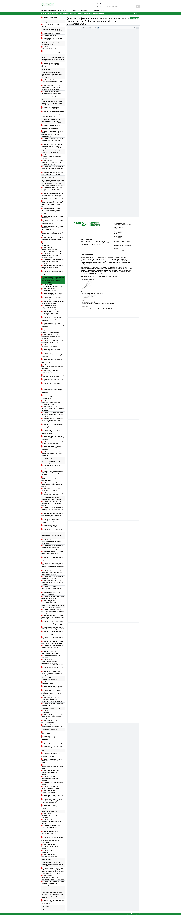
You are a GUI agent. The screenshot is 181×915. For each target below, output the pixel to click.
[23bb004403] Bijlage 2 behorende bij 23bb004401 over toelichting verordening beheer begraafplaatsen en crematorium (52, 140)
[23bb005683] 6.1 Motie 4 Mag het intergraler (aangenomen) (51, 298)
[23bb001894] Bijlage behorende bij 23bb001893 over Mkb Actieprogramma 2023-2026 (51, 716)
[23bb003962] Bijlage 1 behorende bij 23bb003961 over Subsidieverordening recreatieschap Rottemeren (52, 162)
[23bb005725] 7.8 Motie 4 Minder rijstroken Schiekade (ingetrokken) (50, 787)
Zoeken (97, 3)
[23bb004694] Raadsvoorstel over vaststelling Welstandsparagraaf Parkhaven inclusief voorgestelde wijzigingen (52, 467)
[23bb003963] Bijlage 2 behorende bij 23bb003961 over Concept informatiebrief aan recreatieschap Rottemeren (52, 168)
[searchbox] (115, 6)
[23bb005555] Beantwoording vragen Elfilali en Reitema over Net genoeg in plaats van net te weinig (52, 243)
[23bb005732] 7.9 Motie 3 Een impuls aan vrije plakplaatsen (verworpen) (52, 855)
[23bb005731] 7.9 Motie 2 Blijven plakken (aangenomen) (52, 851)
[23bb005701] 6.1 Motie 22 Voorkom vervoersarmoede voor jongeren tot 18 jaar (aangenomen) (52, 391)
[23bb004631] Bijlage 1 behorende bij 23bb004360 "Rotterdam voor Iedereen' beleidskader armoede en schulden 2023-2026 (52, 203)
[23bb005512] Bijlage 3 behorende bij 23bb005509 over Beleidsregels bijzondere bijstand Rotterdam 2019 (52, 228)
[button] (138, 6)
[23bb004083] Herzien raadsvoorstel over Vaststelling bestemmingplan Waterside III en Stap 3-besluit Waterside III (52, 611)
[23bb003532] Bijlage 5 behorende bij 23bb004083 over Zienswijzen (52, 638)
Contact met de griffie (98, 10)
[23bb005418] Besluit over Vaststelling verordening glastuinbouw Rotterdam (52, 687)
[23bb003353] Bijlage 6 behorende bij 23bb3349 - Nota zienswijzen (52, 577)
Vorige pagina (135, 18)
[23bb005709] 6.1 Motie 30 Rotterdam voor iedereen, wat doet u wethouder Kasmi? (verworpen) (52, 438)
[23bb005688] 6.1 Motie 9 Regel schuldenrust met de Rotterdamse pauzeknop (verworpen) (52, 325)
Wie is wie (67, 10)
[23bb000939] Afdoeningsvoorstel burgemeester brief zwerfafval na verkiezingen (51, 815)
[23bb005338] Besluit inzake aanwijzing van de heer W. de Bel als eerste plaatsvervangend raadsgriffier (52, 883)
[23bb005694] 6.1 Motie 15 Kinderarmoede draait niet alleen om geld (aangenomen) (51, 355)
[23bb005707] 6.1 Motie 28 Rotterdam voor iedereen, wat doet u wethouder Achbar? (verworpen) (52, 426)
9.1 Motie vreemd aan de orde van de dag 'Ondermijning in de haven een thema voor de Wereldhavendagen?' (52, 902)
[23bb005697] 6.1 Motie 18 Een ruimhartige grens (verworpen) (50, 371)
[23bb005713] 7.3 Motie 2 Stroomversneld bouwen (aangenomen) (51, 601)
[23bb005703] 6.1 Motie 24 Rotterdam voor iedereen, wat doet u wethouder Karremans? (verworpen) (52, 402)
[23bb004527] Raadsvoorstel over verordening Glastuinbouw (51, 682)
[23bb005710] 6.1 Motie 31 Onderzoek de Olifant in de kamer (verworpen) (52, 442)
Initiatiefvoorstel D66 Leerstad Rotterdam (50, 25)
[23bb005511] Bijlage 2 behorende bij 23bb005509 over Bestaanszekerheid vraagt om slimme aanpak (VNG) (52, 222)
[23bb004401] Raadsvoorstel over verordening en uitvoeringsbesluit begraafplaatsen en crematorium (51, 127)
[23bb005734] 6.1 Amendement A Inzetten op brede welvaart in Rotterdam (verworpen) (51, 448)
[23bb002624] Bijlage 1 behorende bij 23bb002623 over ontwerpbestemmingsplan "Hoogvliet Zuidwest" (52, 509)
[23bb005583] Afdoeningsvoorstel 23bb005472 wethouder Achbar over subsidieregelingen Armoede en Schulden (51, 249)
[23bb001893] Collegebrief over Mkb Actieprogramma (51, 711)
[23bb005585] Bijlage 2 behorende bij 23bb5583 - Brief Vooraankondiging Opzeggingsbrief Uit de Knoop (52, 261)
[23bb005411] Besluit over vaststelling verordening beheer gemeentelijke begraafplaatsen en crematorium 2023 (52, 146)
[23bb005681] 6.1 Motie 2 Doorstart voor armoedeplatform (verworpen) (52, 289)
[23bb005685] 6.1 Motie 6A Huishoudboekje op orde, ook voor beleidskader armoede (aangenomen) (50, 307)
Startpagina (44, 10)
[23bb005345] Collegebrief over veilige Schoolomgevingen (52, 732)
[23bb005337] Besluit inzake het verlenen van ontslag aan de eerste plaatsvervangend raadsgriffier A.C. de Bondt (52, 877)
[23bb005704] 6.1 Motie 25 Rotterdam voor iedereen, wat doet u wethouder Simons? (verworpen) (52, 408)
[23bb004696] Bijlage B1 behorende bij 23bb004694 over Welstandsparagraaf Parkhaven (52, 473)
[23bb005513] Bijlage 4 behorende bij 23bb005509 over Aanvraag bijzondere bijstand (52, 233)
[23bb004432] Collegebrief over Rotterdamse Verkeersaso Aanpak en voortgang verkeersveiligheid (50, 755)
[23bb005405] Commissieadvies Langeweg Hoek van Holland (50, 593)
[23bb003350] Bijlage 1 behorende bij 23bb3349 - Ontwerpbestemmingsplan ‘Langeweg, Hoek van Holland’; (52, 547)
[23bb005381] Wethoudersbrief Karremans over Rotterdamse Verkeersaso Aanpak (52, 766)
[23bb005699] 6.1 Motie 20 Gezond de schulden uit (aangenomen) (52, 380)
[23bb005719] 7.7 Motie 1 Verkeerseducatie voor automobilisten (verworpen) (51, 738)
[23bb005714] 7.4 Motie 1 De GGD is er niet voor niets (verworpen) (52, 668)
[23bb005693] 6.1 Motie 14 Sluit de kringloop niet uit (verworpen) (51, 350)
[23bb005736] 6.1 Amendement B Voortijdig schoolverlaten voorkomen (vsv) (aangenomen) (51, 453)
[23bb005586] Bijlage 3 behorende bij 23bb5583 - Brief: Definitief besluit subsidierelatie (52, 267)
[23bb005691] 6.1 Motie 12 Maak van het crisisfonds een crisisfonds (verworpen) (52, 341)
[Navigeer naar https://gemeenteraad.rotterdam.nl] (48, 5)
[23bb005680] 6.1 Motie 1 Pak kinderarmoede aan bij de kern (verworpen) (52, 285)
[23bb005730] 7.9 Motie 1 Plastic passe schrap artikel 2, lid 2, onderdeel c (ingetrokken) (52, 846)
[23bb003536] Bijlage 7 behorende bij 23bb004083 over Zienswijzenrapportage (52, 642)
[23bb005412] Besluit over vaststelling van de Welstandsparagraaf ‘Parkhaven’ (52, 493)
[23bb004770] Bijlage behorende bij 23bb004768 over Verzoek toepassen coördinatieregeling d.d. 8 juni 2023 (51, 87)
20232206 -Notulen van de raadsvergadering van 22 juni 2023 (50, 47)
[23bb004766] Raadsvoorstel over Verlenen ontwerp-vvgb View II (51, 108)
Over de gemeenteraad (86, 10)
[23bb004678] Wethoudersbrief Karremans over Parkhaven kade (50, 489)
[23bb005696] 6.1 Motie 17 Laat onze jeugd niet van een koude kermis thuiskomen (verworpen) (52, 366)
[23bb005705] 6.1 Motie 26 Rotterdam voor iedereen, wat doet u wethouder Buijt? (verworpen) (52, 414)
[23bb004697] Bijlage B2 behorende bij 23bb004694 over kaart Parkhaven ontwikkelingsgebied (52, 478)
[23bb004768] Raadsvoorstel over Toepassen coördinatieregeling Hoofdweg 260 (51, 81)
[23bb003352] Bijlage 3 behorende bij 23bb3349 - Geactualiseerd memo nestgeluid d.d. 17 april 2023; (52, 559)
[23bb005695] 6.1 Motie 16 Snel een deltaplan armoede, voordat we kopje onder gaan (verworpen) (52, 361)
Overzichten (60, 10)
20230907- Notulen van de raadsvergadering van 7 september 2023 (51, 18)
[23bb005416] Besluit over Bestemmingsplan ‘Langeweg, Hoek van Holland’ (51, 588)
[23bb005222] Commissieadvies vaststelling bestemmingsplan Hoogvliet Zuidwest (51, 521)
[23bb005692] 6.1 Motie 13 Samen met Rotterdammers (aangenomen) (52, 345)
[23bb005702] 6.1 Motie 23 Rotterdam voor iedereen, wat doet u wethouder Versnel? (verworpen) (52, 397)
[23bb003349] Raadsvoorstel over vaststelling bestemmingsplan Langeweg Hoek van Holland (51, 541)
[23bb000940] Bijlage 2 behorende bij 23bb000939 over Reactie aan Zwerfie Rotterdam (52, 821)
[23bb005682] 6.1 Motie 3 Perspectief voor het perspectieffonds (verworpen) (52, 294)
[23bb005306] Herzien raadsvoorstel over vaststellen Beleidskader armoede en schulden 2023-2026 (51, 189)
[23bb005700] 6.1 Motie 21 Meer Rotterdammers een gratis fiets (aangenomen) (50, 385)
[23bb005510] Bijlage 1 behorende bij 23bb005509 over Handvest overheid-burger (52, 217)
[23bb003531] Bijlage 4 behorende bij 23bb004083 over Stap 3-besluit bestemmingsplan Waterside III (52, 633)
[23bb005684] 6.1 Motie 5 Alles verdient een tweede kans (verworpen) (52, 302)
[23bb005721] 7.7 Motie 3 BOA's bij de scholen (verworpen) (51, 747)
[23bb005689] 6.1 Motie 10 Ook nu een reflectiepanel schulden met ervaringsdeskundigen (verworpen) (52, 330)
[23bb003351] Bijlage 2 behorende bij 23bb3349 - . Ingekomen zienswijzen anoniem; (52, 553)
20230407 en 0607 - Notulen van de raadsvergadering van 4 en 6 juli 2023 (51, 51)
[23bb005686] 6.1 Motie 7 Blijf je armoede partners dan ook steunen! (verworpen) (50, 313)
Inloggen (136, 914)
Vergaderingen (52, 10)
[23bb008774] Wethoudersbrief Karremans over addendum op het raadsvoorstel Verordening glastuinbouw (51, 699)
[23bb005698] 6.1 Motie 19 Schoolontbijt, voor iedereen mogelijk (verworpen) (52, 375)
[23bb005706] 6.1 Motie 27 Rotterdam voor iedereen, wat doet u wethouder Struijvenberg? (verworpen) (52, 420)
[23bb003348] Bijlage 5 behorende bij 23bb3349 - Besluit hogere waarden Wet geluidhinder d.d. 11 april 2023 (52, 572)
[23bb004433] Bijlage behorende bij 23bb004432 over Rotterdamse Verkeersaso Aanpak (52, 761)
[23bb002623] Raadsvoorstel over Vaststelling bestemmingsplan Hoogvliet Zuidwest (51, 503)
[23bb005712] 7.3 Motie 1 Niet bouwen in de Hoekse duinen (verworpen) (52, 597)
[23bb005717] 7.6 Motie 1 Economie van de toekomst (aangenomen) (52, 721)
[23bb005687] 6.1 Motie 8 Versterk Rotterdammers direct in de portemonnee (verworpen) (51, 319)
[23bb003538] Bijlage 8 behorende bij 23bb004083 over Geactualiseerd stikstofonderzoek (52, 647)
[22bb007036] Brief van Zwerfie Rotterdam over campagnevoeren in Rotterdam (50, 827)
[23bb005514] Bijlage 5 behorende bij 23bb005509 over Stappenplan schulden (52, 238)
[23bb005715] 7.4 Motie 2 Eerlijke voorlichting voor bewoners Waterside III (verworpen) (51, 673)
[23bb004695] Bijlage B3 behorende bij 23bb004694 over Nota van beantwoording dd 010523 (52, 484)
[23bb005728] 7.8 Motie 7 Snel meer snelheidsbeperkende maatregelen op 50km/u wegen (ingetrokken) (51, 801)
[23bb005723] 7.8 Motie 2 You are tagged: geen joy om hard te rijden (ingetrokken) (50, 778)
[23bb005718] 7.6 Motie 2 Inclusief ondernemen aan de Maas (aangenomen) (51, 725)
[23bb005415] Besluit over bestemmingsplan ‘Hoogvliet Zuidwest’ (51, 526)
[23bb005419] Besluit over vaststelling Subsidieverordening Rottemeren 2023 (52, 173)
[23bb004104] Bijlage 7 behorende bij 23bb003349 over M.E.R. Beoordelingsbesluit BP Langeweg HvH (52, 582)
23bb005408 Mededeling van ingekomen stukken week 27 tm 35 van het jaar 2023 (52, 65)
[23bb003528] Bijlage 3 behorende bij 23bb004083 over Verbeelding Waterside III (52, 628)
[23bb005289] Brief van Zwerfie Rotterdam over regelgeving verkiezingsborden (50, 833)
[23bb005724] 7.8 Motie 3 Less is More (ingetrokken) (52, 783)
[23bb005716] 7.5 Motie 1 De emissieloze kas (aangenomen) (52, 704)
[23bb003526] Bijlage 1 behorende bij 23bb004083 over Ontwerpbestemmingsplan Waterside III (52, 617)
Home (49, 13)
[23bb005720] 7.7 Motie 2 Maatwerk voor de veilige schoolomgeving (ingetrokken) (52, 742)
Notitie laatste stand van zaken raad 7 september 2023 (51, 39)
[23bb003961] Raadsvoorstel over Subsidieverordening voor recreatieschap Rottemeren (51, 156)
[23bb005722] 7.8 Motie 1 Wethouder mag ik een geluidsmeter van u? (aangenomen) (51, 772)
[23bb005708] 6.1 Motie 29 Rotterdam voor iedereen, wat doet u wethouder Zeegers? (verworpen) (52, 432)
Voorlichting (76, 10)
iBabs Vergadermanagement (124, 914)
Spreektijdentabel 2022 (50, 35)
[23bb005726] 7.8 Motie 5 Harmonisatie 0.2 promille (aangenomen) (52, 791)
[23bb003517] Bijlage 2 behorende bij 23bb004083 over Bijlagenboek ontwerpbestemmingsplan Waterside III (52, 623)
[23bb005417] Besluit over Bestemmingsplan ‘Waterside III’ (49, 652)
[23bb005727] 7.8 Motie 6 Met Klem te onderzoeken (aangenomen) (52, 796)
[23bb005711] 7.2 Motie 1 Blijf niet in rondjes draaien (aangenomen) (51, 530)
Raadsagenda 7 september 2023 (52, 33)
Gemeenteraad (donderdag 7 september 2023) (67, 13)
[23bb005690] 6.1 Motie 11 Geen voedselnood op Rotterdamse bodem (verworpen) (50, 336)
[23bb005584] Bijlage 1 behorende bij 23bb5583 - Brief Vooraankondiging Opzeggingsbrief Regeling (52, 255)
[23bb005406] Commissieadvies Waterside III (50, 656)
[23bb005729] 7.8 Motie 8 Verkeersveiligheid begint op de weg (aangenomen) (50, 807)
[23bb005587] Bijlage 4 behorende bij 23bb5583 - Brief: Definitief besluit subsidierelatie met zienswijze (52, 273)
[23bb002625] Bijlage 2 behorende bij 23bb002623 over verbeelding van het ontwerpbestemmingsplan (52, 515)
